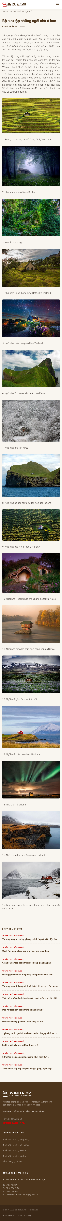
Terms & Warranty (24, 1216)
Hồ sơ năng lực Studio (12, 1161)
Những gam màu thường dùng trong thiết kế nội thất (27, 974)
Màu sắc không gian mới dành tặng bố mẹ (22, 1021)
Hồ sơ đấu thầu (22, 1111)
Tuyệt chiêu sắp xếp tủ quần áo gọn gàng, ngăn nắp (26, 1068)
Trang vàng (38, 1111)
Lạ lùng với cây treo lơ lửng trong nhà (20, 1045)
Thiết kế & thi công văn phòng (16, 1139)
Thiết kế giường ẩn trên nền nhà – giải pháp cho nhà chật (29, 998)
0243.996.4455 (12, 1188)
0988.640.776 (12, 1191)
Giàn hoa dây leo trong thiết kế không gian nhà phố (26, 963)
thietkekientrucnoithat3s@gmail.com (22, 1194)
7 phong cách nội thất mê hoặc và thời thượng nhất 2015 (29, 1033)
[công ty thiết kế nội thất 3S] (17, 1094)
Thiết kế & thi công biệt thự (14, 1150)
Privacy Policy (8, 1216)
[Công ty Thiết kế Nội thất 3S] (14, 4)
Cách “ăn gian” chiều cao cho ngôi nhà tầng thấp (25, 951)
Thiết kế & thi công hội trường (16, 1145)
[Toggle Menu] (58, 4)
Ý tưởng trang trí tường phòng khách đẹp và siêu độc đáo (29, 939)
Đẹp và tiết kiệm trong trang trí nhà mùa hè (23, 1010)
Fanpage (7, 1111)
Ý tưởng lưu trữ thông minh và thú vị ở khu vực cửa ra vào (30, 986)
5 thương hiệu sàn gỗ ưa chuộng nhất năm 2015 (25, 1057)
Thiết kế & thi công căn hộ (14, 1156)
